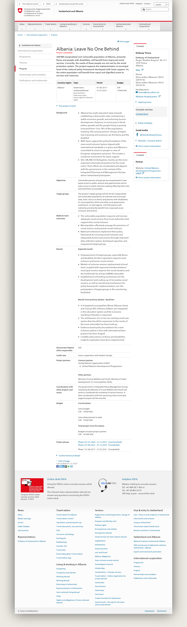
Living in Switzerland (142, 523)
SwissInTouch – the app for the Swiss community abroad (109, 603)
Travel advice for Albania (66, 515)
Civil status (99, 594)
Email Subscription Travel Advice (69, 554)
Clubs (58, 596)
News (22, 24)
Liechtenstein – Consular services (108, 572)
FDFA (48, 4)
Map (138, 70)
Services (86, 24)
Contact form (142, 114)
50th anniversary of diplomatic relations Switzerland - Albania (150, 546)
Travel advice (50, 24)
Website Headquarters (147, 96)
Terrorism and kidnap (65, 534)
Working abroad (63, 577)
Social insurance (101, 549)
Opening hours (144, 102)
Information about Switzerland (146, 526)
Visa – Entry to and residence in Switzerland (151, 515)
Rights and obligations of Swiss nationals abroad (72, 601)
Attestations (100, 545)
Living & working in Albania (68, 25)
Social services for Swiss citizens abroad (111, 537)
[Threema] (66, 466)
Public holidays (145, 123)
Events (20, 523)
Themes (137, 566)
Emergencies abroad (103, 533)
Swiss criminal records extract (107, 560)
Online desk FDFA (56, 479)
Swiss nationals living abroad (67, 592)
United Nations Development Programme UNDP (148, 171)
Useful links (99, 582)
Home (20, 35)
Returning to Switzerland (66, 584)
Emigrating (60, 569)
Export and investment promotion (147, 552)
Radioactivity (61, 542)
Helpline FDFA (130, 479)
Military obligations (103, 556)
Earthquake (61, 538)
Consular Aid (61, 546)
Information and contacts (144, 519)
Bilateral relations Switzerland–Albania (149, 541)
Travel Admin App (63, 558)
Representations (35, 24)
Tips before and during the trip (68, 523)
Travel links (61, 550)
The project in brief (67, 106)
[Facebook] (57, 466)
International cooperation (145, 25)
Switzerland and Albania (123, 25)
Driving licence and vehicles (106, 529)
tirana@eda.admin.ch (148, 92)
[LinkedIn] (63, 466)
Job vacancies (23, 530)
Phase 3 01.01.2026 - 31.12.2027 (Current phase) (100, 442)
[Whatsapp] (68, 466)
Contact (139, 46)
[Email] (71, 466)
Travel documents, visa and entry (69, 526)
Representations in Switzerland (69, 588)
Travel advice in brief (64, 519)
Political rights (100, 525)
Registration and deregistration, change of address (112, 516)
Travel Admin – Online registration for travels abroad (110, 577)
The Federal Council (30, 4)
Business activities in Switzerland (147, 530)
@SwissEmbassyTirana (151, 135)
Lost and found (101, 552)
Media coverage (24, 519)
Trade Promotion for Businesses (108, 598)
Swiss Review (100, 586)
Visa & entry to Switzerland (99, 25)
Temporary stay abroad (66, 573)
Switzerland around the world (71, 4)
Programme (138, 563)
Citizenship (99, 590)
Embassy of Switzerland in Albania (32, 541)
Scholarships (100, 568)
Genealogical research (104, 564)
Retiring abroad (62, 580)
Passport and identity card (105, 521)
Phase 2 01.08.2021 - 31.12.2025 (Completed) (98, 445)
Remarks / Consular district (150, 141)
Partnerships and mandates (145, 574)
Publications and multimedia (145, 578)
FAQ (58, 530)
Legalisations (100, 541)
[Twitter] (60, 466)
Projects (137, 570)
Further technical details (69, 456)
